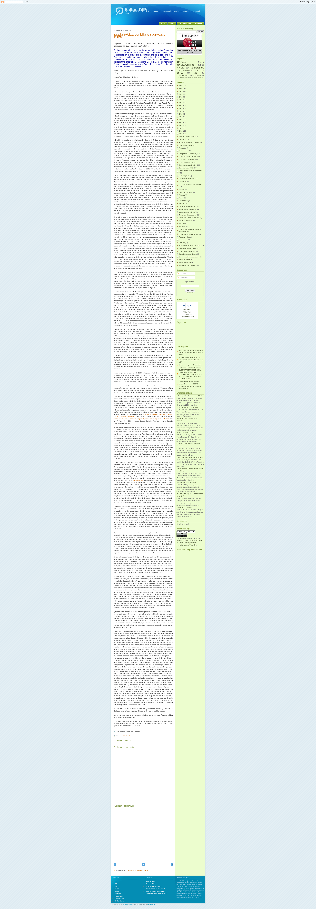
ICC (116, 881)
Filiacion (182, 195)
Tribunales (187, 312)
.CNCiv (180, 67)
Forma (181, 198)
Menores (182, 223)
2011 (180, 94)
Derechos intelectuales (186, 179)
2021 (180, 122)
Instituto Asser (119, 896)
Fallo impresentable (185, 192)
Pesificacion (183, 240)
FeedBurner (190, 293)
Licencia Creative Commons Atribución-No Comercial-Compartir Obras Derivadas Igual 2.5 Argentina (190, 543)
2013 (180, 100)
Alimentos (182, 139)
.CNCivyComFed (186, 65)
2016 (180, 108)
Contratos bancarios (186, 162)
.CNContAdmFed (182, 75)
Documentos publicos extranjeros (190, 184)
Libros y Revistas (187, 316)
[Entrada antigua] (172, 864)
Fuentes (181, 204)
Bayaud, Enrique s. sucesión (186, 482)
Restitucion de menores (187, 248)
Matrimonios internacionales (188, 218)
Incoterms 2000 (119, 898)
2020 (180, 120)
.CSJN (196, 71)
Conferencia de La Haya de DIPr (155, 888)
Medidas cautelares (185, 221)
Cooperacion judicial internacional (190, 171)
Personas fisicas (184, 237)
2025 (180, 134)
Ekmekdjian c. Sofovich (184, 507)
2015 (180, 105)
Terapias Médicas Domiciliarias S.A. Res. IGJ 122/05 (139, 36)
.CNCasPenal (197, 75)
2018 (180, 114)
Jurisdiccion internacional (187, 215)
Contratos (187, 314)
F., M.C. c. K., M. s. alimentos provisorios (190, 457)
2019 (180, 117)
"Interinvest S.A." (138, 480)
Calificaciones (183, 151)
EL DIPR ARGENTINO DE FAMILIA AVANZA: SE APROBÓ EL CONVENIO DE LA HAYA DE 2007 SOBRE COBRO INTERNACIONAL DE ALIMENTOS (190, 374)
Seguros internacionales (187, 251)
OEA (116, 884)
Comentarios (183, 278)
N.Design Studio (127, 904)
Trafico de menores (185, 263)
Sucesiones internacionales (188, 257)
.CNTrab (180, 73)
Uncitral (117, 891)
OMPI (116, 886)
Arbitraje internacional (186, 145)
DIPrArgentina (185, 23)
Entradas (182, 274)
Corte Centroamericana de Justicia (156, 893)
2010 (180, 91)
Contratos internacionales (187, 165)
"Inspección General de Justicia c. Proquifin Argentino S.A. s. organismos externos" (141, 419)
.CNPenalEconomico (195, 77)
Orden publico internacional (188, 234)
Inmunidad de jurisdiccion (187, 209)
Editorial (182, 189)
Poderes (182, 243)
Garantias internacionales (187, 206)
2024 (180, 131)
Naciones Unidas (151, 884)
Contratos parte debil (186, 168)
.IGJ (123, 736)
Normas (198, 23)
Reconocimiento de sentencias (189, 245)
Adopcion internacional (187, 137)
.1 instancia (197, 67)
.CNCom (181, 62)
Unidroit (117, 888)
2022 (180, 125)
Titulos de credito (184, 260)
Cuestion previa (184, 176)
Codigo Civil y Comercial (187, 154)
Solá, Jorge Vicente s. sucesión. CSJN (189, 396)
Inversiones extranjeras (187, 212)
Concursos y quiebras (186, 159)
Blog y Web (151, 904)
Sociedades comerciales (133, 736)
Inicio (163, 23)
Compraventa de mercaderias (189, 156)
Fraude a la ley (184, 201)
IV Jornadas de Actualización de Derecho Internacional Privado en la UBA (191, 360)
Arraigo (181, 148)
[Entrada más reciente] (115, 864)
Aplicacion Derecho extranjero (189, 142)
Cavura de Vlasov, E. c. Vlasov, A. (188, 407)
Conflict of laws (119, 901)
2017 (180, 111)
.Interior (186, 71)
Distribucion (183, 181)
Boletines (187, 310)
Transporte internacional (187, 265)
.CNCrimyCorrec (182, 77)
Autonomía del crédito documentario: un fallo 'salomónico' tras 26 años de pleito (191, 353)
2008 (180, 86)
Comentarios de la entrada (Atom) (137, 871)
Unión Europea (150, 881)
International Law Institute (153, 886)
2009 (180, 88)
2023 (180, 128)
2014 (180, 103)
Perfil (172, 23)
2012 (180, 97)
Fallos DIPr (136, 9)
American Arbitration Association (155, 891)
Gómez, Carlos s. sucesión (185, 432)
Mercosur (182, 226)
